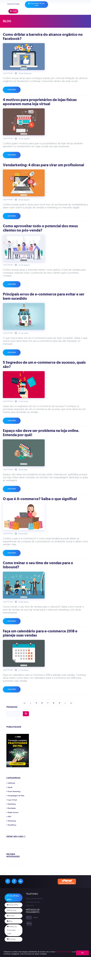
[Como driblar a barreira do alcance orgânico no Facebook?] (45, 56)
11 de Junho (22, 401)
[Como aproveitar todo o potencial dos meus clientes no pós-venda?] (45, 248)
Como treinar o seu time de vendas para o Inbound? (38, 565)
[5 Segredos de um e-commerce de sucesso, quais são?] (45, 384)
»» (71, 703)
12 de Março (22, 670)
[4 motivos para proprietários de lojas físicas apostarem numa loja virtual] (45, 121)
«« (24, 703)
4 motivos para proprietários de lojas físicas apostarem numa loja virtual (40, 101)
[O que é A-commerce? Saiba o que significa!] (45, 516)
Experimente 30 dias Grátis (37, 4)
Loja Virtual (8, 73)
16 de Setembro (23, 73)
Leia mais (12, 89)
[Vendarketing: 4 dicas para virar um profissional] (45, 182)
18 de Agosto (22, 200)
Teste (13, 898)
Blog (10, 921)
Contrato (12, 939)
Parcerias (12, 910)
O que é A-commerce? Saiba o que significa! (40, 498)
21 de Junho (22, 333)
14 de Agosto (22, 265)
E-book (11, 916)
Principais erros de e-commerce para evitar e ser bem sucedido (43, 296)
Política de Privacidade (63, 952)
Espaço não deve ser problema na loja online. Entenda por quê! (41, 432)
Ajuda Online (13, 905)
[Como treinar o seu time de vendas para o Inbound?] (45, 585)
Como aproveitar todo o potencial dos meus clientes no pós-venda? (40, 228)
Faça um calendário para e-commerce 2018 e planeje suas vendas (40, 633)
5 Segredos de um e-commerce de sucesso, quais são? (44, 364)
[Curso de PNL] (17, 750)
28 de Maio (21, 470)
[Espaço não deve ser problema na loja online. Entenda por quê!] (45, 452)
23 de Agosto (22, 139)
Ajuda (14, 11)
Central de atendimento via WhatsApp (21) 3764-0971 (34, 902)
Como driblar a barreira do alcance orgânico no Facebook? (43, 36)
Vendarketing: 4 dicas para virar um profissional (43, 165)
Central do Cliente (13, 4)
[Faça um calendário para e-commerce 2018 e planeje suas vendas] (45, 653)
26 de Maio (21, 534)
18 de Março (22, 602)
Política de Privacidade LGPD (12, 930)
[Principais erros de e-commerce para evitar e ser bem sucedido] (45, 316)
